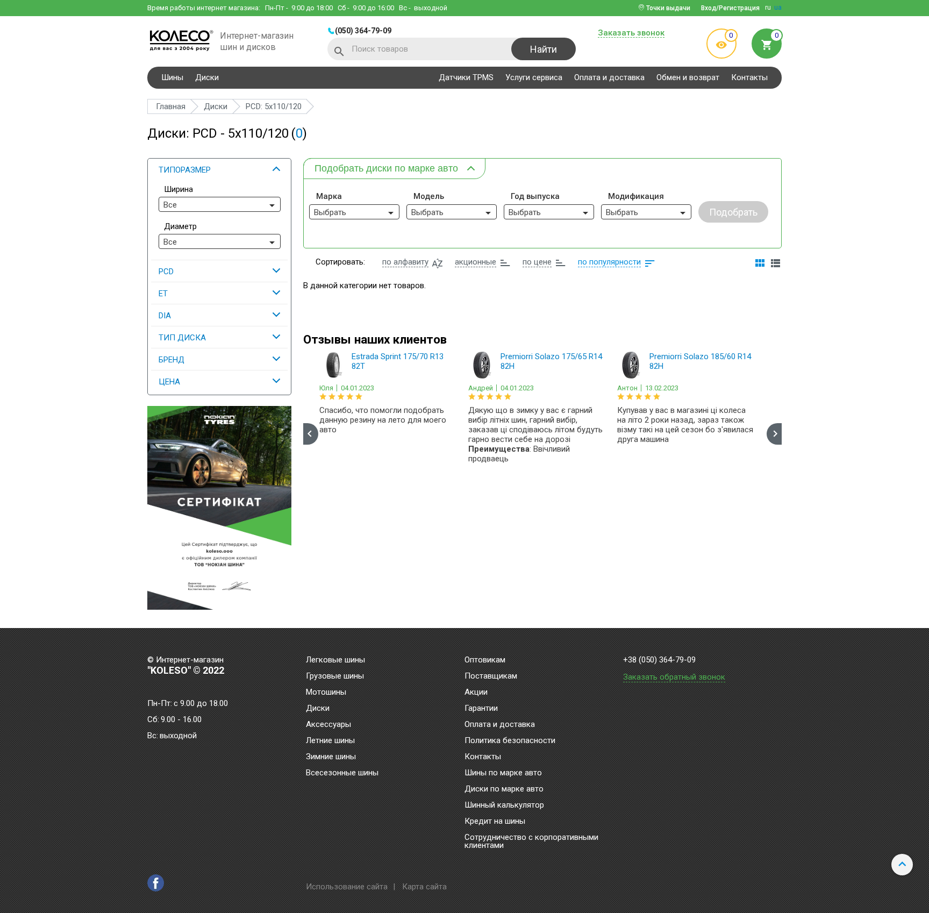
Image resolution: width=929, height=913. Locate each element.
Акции (476, 692)
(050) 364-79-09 (363, 30)
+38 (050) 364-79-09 (659, 660)
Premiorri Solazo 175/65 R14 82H (551, 361)
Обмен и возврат (687, 77)
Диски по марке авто (504, 789)
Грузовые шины (335, 676)
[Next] (774, 434)
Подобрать (733, 212)
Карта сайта (424, 886)
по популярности (609, 262)
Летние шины (330, 741)
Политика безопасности (509, 741)
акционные (475, 262)
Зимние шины (331, 757)
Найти (543, 49)
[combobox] (220, 204)
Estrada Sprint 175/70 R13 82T (398, 361)
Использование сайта (347, 886)
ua (778, 7)
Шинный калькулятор (504, 805)
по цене (537, 262)
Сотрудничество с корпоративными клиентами (531, 841)
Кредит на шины (494, 821)
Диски (207, 77)
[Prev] (310, 434)
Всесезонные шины (342, 773)
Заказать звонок (631, 33)
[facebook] (155, 882)
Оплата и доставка (609, 77)
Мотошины (326, 692)
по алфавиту (405, 262)
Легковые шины (335, 660)
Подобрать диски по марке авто (386, 168)
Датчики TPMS (466, 77)
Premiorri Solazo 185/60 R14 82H (700, 361)
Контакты (749, 77)
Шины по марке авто (503, 773)
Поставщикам (490, 676)
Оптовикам (484, 660)
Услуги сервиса (533, 77)
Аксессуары (328, 725)
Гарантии (481, 708)
